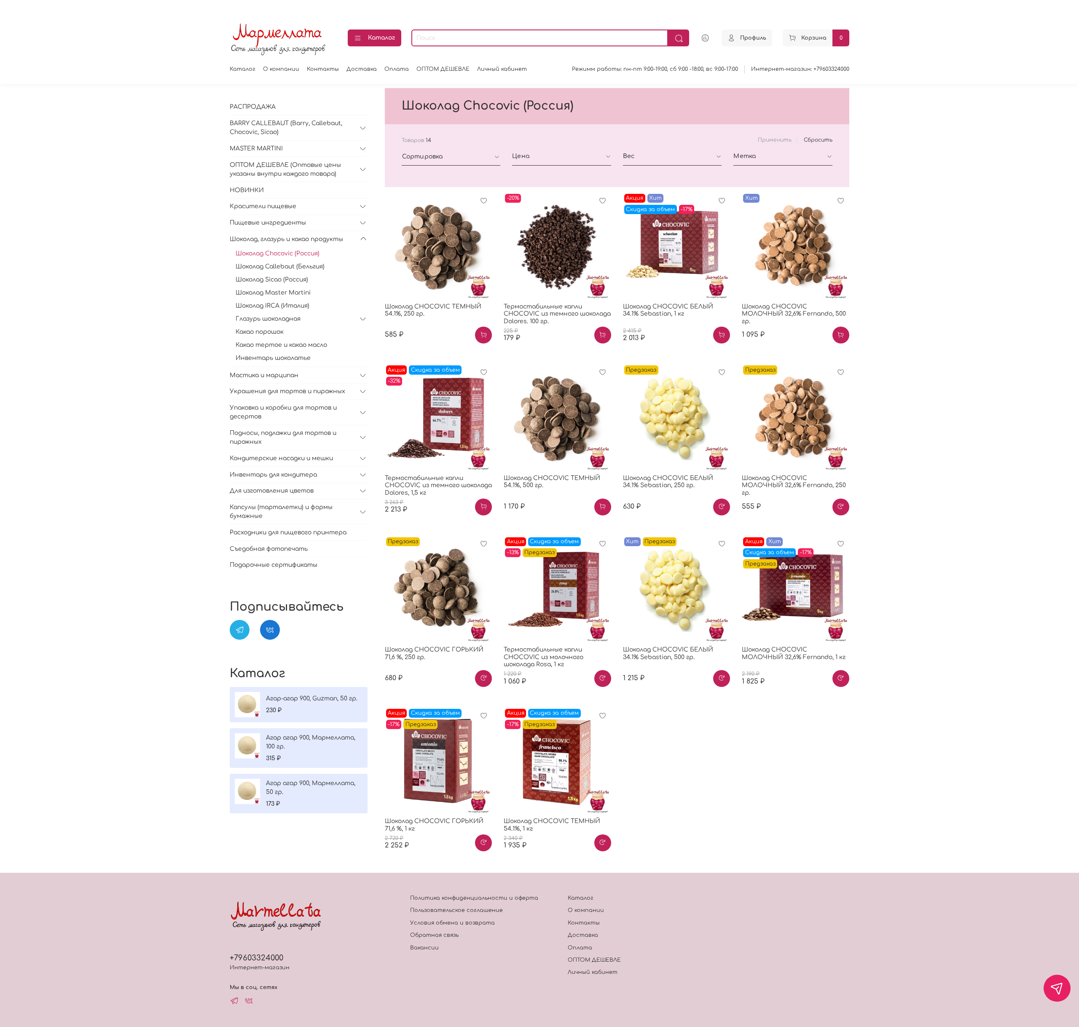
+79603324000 (256, 958)
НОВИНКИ (247, 190)
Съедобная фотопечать (269, 549)
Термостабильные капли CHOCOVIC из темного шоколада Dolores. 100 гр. (557, 313)
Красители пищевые (263, 206)
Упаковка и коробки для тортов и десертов (283, 412)
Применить (775, 140)
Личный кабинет (502, 69)
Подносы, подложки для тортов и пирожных (283, 437)
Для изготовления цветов (272, 491)
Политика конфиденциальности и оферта (474, 898)
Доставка (361, 69)
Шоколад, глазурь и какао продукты (286, 239)
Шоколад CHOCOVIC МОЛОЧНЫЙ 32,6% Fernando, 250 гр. (794, 485)
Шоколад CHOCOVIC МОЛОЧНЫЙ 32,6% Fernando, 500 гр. (794, 313)
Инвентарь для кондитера (273, 475)
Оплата (396, 69)
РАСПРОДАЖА (253, 107)
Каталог (381, 38)
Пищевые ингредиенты (268, 223)
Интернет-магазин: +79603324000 (800, 69)
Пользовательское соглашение (456, 910)
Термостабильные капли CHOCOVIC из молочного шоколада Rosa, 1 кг (543, 657)
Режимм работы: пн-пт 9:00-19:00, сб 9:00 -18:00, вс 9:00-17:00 (655, 69)
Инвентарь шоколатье (273, 358)
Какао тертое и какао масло (281, 345)
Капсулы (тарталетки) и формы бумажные (281, 511)
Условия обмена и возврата (452, 923)
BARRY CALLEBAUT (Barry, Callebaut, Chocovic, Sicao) (286, 127)
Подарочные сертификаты (273, 565)
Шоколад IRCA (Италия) (272, 306)
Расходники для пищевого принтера (288, 532)
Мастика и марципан (264, 375)
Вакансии (424, 948)
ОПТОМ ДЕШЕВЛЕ (443, 69)
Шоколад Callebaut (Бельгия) (280, 266)
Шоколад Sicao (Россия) (272, 279)
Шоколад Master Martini (273, 293)
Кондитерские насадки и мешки (281, 458)
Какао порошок (260, 332)
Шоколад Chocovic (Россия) (277, 253)
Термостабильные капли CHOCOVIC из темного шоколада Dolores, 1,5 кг (438, 485)
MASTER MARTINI (256, 148)
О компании (281, 69)
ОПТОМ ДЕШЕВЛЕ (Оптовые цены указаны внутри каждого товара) (285, 169)
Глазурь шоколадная (268, 319)
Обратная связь (434, 935)
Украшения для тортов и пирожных (287, 391)
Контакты (323, 69)
